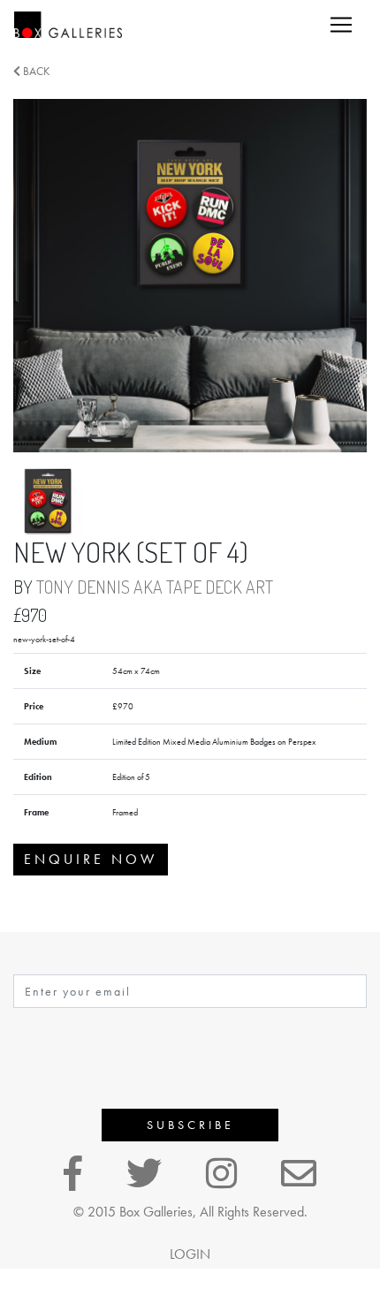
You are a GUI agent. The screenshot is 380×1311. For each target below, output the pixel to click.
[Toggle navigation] (341, 24)
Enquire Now (90, 859)
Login (190, 1254)
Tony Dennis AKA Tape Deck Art (154, 586)
